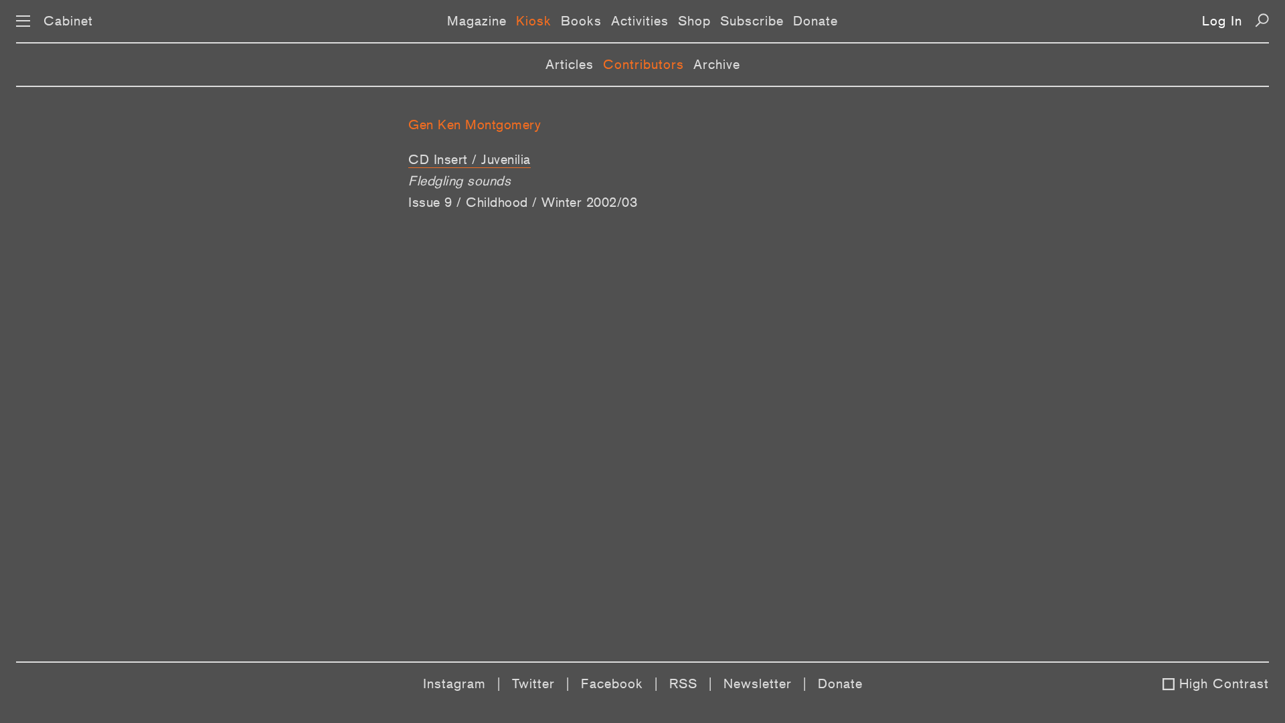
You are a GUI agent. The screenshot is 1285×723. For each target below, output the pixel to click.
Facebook (612, 683)
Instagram (454, 683)
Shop (694, 21)
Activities (640, 21)
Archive (716, 64)
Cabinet (68, 20)
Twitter (533, 683)
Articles (569, 64)
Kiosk (533, 21)
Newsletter (757, 683)
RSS (683, 683)
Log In (1222, 21)
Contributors (643, 64)
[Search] (1262, 20)
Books (581, 21)
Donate (815, 21)
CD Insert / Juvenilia (469, 159)
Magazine (477, 21)
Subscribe (752, 21)
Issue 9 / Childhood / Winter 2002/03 (522, 202)
